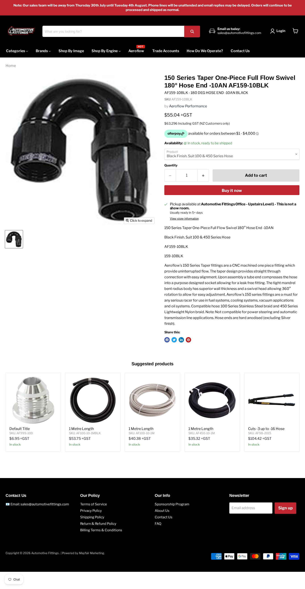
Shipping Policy (92, 517)
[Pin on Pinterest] (188, 339)
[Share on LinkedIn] (181, 339)
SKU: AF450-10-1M (201, 433)
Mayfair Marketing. (92, 553)
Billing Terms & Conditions (101, 530)
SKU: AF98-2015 (259, 433)
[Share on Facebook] (167, 339)
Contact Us (163, 517)
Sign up (285, 508)
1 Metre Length (81, 429)
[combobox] (121, 31)
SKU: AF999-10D (21, 433)
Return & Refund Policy (98, 524)
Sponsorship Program (172, 504)
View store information (184, 218)
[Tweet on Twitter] (174, 339)
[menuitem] (17, 51)
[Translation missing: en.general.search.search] (192, 31)
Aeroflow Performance (188, 106)
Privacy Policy (91, 511)
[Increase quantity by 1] (203, 175)
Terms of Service (93, 504)
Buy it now (232, 190)
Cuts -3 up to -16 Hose (266, 429)
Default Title (19, 429)
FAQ (158, 524)
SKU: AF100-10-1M (142, 433)
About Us (162, 511)
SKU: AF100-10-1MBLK (85, 433)
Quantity (171, 165)
